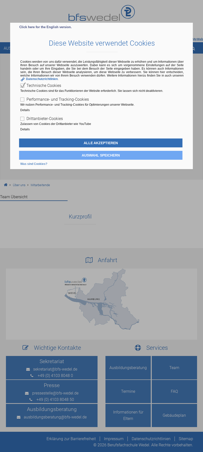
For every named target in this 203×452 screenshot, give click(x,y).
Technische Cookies (43, 85)
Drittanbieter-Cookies (44, 118)
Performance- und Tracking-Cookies (57, 99)
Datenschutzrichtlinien (42, 79)
